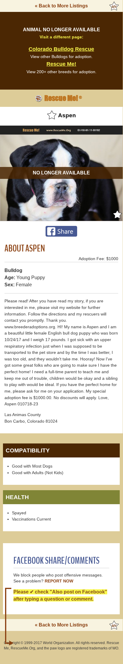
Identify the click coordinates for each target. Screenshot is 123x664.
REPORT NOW (59, 581)
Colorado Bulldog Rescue (61, 49)
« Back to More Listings (61, 5)
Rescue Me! (61, 64)
